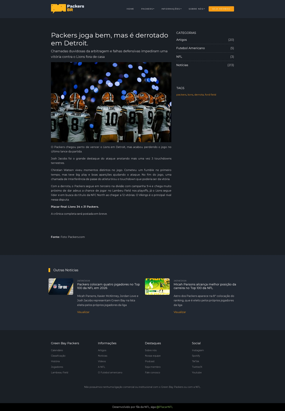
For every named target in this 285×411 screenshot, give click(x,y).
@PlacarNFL (164, 407)
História (55, 361)
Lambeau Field (59, 372)
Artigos (205, 40)
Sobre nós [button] (196, 9)
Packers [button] (147, 9)
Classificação (58, 355)
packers (181, 94)
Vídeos (102, 361)
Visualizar (83, 312)
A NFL (101, 366)
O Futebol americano (110, 372)
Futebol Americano (205, 48)
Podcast (150, 361)
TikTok (195, 361)
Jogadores (57, 366)
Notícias (205, 65)
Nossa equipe (153, 355)
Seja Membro (221, 9)
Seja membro (153, 366)
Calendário (57, 350)
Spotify (196, 355)
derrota (199, 94)
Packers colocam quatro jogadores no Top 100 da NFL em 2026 (108, 286)
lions (190, 94)
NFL (205, 57)
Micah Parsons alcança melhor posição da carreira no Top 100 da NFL (205, 286)
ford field (210, 94)
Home (130, 9)
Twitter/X (197, 366)
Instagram (198, 350)
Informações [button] (170, 9)
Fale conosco (152, 372)
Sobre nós (151, 350)
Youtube (197, 372)
